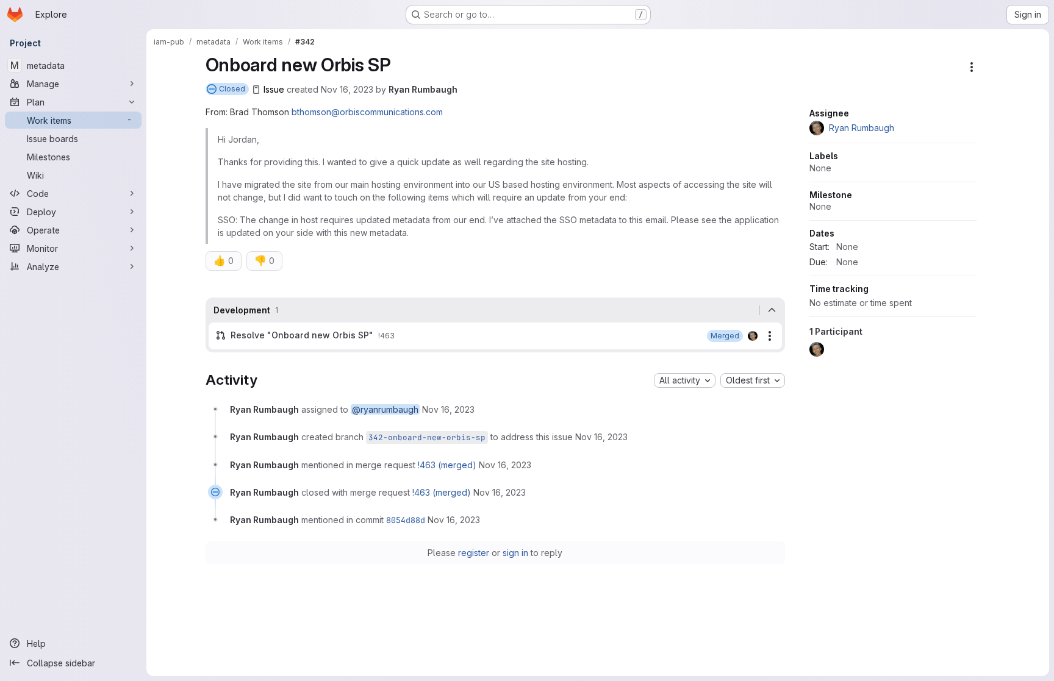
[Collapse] (772, 310)
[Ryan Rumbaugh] (753, 336)
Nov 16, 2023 (347, 89)
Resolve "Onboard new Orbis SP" (302, 335)
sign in (515, 552)
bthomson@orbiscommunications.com (367, 112)
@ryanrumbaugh (385, 409)
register (473, 552)
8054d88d (405, 520)
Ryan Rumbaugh (423, 89)
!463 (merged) (447, 465)
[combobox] (684, 380)
